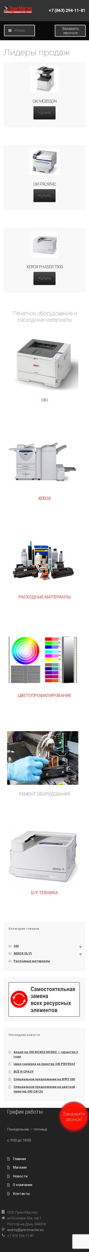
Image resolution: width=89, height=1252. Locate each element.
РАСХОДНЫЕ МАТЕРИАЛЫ (45, 597)
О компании (22, 1185)
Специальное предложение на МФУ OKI (44, 1079)
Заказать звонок (70, 30)
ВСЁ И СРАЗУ (23, 1071)
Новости (20, 1176)
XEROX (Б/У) (23, 953)
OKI (44, 400)
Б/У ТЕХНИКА (44, 892)
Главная (19, 1159)
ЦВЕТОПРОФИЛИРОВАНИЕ (44, 695)
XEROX (44, 498)
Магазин (20, 1167)
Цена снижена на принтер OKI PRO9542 (44, 1064)
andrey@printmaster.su (25, 1230)
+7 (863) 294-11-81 (67, 10)
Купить (44, 112)
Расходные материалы (32, 961)
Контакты (21, 1193)
